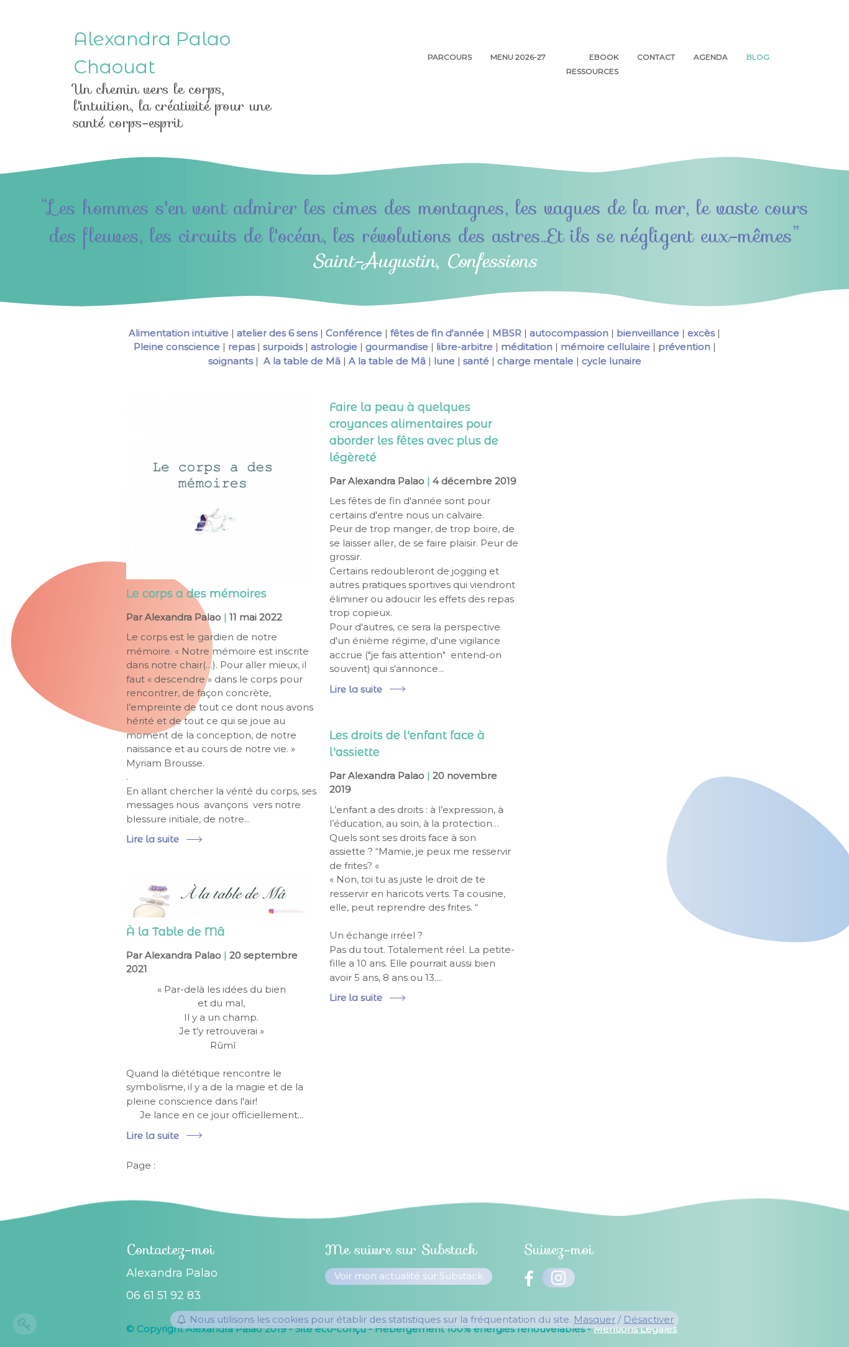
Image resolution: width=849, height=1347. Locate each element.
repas (241, 346)
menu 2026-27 (519, 57)
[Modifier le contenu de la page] (24, 1324)
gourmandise (396, 346)
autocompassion (569, 333)
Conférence (354, 333)
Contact (656, 57)
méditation (527, 346)
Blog (757, 57)
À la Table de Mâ (175, 932)
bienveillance (648, 333)
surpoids (283, 346)
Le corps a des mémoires (196, 593)
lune (444, 361)
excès (701, 333)
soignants (230, 361)
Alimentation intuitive (179, 333)
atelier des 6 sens (277, 333)
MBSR (506, 333)
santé (476, 361)
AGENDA (711, 57)
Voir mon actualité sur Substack (408, 1276)
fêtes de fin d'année (437, 333)
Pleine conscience (177, 346)
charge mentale (535, 361)
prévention (684, 346)
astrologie (334, 346)
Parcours (450, 57)
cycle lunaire (611, 361)
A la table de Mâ (301, 361)
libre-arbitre (464, 346)
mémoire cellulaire (605, 346)
